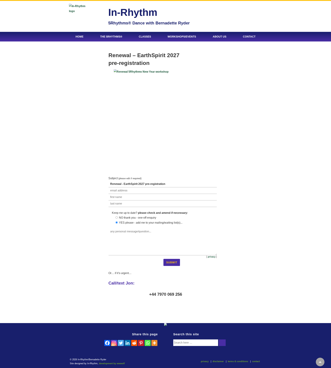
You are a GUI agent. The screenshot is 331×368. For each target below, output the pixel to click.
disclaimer (218, 361)
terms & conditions (238, 361)
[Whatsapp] (148, 343)
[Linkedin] (127, 343)
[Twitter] (121, 343)
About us (219, 36)
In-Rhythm (132, 12)
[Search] (222, 342)
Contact (249, 36)
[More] (154, 343)
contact (256, 361)
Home (79, 36)
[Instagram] (114, 343)
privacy (211, 256)
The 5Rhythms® (111, 36)
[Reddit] (134, 343)
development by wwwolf (112, 363)
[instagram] (164, 362)
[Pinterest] (141, 343)
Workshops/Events (182, 36)
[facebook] (157, 362)
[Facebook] (107, 343)
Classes (145, 36)
